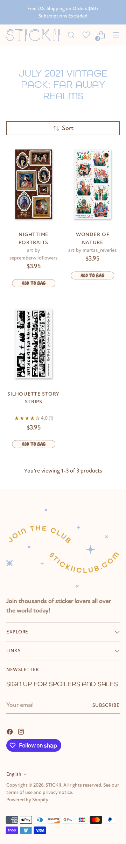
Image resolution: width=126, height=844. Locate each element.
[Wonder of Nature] (92, 184)
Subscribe (106, 705)
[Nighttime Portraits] (33, 184)
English (13, 774)
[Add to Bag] (33, 283)
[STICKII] (34, 35)
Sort (68, 128)
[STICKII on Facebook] (10, 731)
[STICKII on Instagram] (22, 731)
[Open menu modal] (116, 35)
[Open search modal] (71, 35)
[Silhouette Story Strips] (33, 343)
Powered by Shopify (27, 800)
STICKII (53, 785)
